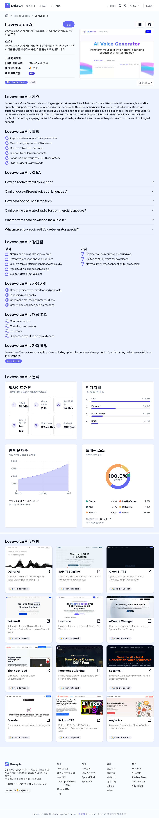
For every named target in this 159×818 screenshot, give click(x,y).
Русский (102, 814)
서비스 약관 (62, 768)
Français (72, 814)
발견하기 (30, 5)
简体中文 (111, 814)
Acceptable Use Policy (67, 783)
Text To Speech (22, 15)
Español (63, 814)
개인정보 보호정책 (66, 772)
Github (110, 785)
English (36, 814)
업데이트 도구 (145, 82)
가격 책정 (55, 5)
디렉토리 (86, 768)
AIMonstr (136, 772)
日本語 (44, 814)
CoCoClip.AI (138, 781)
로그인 (148, 5)
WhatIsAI (136, 768)
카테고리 (43, 5)
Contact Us (63, 789)
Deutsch (53, 814)
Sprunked (87, 781)
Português (91, 814)
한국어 (81, 814)
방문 (68, 24)
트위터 (110, 790)
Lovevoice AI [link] (41, 15)
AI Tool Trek (137, 785)
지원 (59, 793)
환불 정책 (61, 777)
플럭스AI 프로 (88, 772)
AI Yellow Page (139, 777)
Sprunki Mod (88, 777)
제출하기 (111, 5)
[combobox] (135, 5)
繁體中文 (121, 814)
